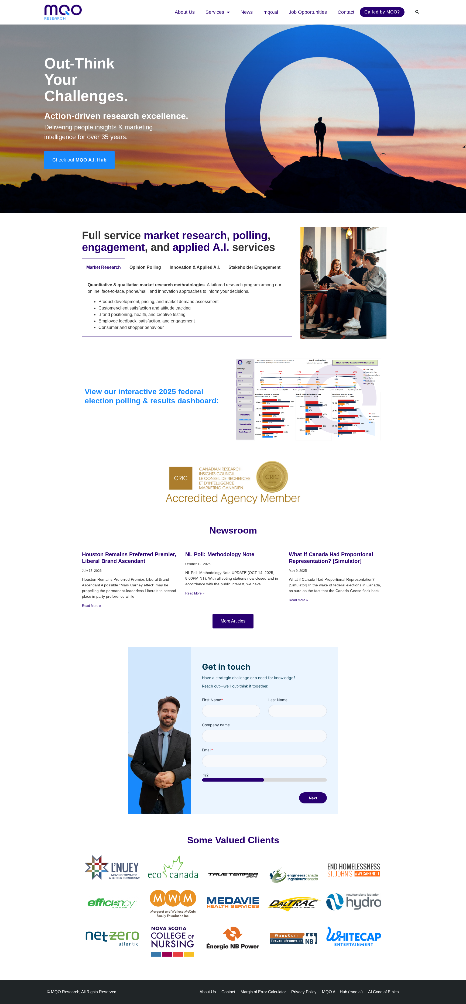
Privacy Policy (304, 991)
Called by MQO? (382, 12)
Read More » (91, 606)
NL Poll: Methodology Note (219, 554)
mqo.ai (270, 12)
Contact (346, 12)
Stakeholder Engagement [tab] (254, 267)
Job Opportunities (308, 12)
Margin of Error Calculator (263, 991)
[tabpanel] (187, 306)
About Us (185, 12)
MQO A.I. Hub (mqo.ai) (342, 991)
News (247, 12)
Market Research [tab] (103, 267)
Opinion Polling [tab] (145, 267)
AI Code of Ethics (383, 991)
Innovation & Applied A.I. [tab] (195, 267)
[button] (417, 12)
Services (214, 12)
